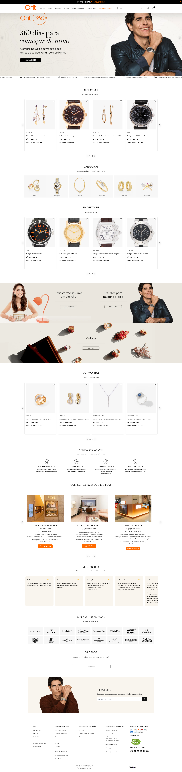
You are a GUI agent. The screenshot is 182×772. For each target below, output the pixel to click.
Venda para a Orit (105, 8)
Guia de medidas (84, 737)
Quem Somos (37, 730)
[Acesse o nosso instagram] (131, 751)
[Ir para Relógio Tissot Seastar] (40, 243)
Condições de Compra (61, 755)
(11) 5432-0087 (90, 529)
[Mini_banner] (45, 303)
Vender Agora (59, 758)
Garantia (57, 737)
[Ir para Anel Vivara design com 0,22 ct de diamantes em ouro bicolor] (40, 408)
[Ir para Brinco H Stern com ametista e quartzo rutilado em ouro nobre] (40, 125)
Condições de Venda (61, 730)
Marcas (42, 8)
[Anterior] (22, 125)
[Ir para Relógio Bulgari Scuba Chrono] (141, 243)
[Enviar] (144, 699)
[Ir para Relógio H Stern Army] (74, 125)
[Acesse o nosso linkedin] (141, 751)
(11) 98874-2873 (90, 531)
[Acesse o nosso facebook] (135, 751)
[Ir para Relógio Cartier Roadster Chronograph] (108, 243)
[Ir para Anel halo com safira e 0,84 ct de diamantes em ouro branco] (141, 408)
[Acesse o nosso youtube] (138, 751)
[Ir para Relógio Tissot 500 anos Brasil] (141, 125)
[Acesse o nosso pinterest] (147, 751)
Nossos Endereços (38, 740)
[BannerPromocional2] (136, 303)
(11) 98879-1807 (134, 529)
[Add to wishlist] (54, 101)
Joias (50, 8)
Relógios (58, 8)
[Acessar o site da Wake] (132, 767)
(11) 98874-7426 (46, 529)
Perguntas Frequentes (112, 730)
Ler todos (91, 667)
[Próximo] (159, 125)
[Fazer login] (148, 8)
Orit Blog (35, 733)
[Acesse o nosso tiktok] (144, 751)
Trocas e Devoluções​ (61, 733)
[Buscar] (141, 8)
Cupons (57, 743)
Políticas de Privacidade (62, 740)
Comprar (40, 147)
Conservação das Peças (86, 740)
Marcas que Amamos (39, 743)
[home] (30, 8)
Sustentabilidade (78, 8)
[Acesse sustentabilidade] (135, 741)
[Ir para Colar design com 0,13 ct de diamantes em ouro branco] (108, 408)
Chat (109, 748)
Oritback (57, 746)
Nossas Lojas (91, 8)
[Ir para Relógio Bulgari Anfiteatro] (74, 243)
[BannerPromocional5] (91, 343)
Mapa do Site (37, 746)
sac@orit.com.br (112, 752)
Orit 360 (81, 730)
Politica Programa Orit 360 (86, 733)
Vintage (66, 8)
